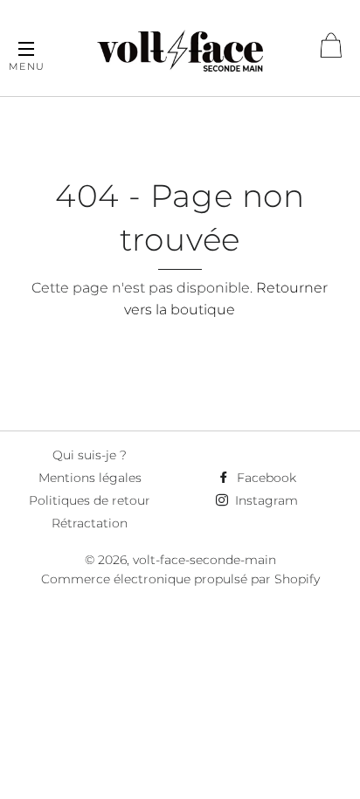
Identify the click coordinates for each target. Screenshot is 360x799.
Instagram (265, 500)
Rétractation (90, 523)
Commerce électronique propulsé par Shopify (180, 579)
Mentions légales (90, 478)
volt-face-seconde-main (204, 560)
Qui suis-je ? (89, 455)
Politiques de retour (89, 500)
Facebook (264, 478)
